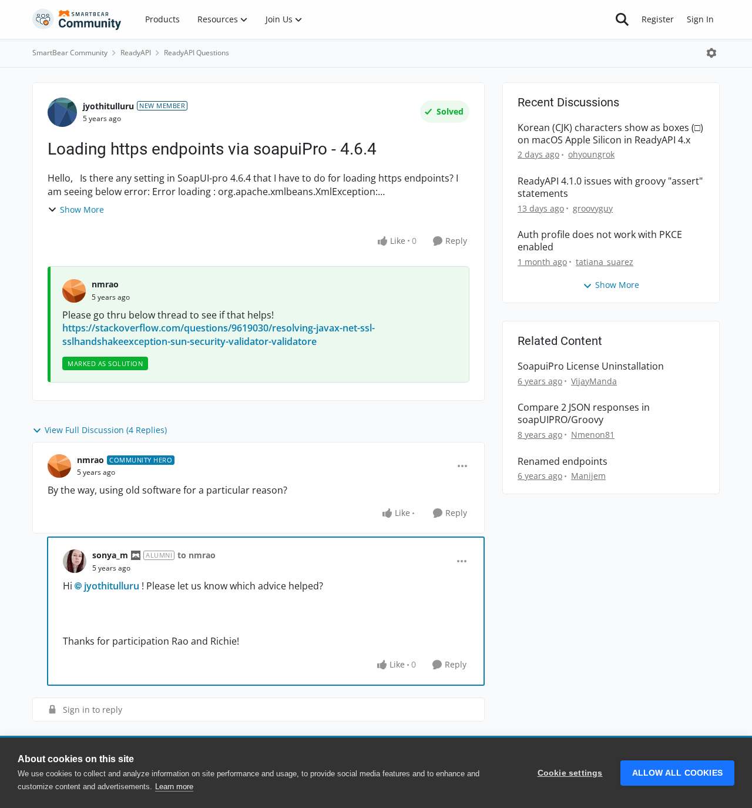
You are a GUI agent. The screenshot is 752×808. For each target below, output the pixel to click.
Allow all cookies (677, 773)
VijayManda (594, 381)
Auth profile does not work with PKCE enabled (600, 241)
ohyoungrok (591, 154)
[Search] (622, 19)
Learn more (174, 786)
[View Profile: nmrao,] (74, 291)
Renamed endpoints (562, 461)
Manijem (588, 475)
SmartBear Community (70, 53)
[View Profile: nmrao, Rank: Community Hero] (59, 466)
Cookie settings (570, 773)
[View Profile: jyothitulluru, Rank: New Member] (62, 112)
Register (658, 19)
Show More (82, 209)
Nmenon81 (593, 434)
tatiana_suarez (604, 261)
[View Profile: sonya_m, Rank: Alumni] (74, 561)
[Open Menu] (711, 53)
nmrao (105, 284)
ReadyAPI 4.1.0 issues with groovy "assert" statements (610, 187)
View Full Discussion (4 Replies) (106, 429)
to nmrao (196, 555)
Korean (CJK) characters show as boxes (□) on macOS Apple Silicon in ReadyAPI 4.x (610, 134)
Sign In (700, 19)
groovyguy (593, 208)
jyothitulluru (108, 106)
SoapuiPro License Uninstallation (591, 366)
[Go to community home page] (77, 19)
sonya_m (110, 555)
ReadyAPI (135, 53)
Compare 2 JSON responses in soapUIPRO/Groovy (584, 413)
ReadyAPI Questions (196, 53)
